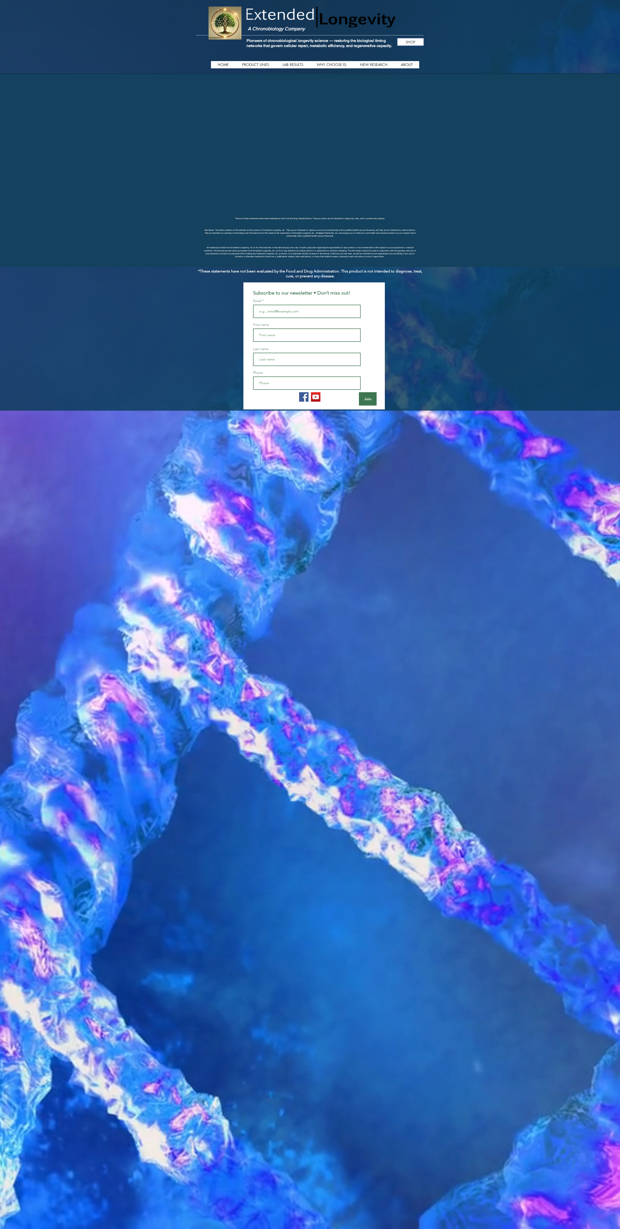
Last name (261, 406)
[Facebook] (304, 454)
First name (261, 381)
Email (257, 358)
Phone (258, 429)
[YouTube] (315, 454)
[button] (255, 64)
